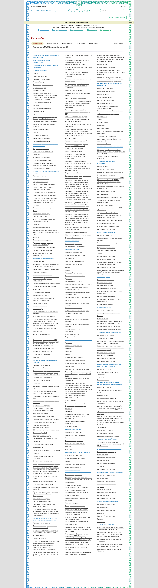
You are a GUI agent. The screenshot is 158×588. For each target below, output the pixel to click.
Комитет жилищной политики (106, 232)
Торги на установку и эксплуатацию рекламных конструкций (44, 220)
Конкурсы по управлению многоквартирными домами (41, 426)
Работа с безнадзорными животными (44, 481)
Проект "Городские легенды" (106, 100)
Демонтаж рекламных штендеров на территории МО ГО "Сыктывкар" (76, 145)
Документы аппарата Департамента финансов (44, 125)
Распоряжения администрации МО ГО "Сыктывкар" (109, 550)
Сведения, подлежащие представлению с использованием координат (78, 177)
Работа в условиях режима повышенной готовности (45, 313)
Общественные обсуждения (41, 499)
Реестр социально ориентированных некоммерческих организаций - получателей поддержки (111, 72)
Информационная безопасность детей (77, 311)
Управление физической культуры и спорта (78, 340)
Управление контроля (104, 307)
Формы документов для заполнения (44, 185)
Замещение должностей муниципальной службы (109, 391)
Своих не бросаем (103, 128)
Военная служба (70, 482)
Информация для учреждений (74, 261)
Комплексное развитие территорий (76, 141)
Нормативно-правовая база (73, 308)
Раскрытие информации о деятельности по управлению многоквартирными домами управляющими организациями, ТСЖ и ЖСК (46, 373)
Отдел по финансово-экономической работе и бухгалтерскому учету (109, 365)
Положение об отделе (104, 369)
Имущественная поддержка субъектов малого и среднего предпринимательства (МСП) (46, 232)
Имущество (68, 351)
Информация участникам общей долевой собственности (78, 125)
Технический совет (38, 535)
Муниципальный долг (39, 88)
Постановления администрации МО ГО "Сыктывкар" (109, 540)
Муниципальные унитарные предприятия (46, 269)
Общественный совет (104, 144)
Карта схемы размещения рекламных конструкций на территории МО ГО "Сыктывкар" (76, 74)
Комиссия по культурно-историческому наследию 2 (77, 325)
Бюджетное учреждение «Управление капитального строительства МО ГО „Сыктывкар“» (77, 86)
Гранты (67, 270)
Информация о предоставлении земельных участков (78, 56)
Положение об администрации (106, 452)
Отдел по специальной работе (107, 439)
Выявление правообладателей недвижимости (42, 254)
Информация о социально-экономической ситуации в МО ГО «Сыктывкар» (46, 265)
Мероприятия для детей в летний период (78, 297)
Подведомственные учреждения (75, 255)
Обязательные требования (41, 354)
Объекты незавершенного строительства (78, 235)
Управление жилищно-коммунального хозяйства (45, 361)
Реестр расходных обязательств (43, 85)
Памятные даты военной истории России (110, 111)
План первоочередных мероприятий (44, 328)
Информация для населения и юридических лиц (46, 387)
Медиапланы (101, 125)
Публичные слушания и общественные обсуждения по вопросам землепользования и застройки (77, 62)
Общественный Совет (104, 490)
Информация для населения (106, 191)
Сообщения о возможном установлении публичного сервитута (77, 228)
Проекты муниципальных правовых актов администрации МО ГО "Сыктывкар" (110, 545)
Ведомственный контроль (73, 337)
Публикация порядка (39, 538)
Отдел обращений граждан (38, 6)
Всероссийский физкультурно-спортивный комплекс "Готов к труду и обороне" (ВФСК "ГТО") (78, 374)
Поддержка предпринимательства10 (44, 286)
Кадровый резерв (102, 395)
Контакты (36, 105)
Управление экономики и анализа (43, 258)
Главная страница (118, 43)
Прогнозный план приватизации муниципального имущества (43, 188)
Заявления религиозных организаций (44, 195)
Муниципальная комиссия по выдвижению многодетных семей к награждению (78, 553)
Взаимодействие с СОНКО (73, 282)
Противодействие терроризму (106, 492)
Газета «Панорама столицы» (106, 91)
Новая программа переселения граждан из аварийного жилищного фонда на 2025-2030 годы (110, 272)
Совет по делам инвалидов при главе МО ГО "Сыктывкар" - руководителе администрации (78, 479)
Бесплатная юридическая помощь (75, 247)
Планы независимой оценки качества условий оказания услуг (76, 288)
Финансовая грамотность (41, 129)
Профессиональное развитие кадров (108, 436)
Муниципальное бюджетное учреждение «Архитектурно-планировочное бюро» (45, 532)
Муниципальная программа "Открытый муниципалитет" (109, 300)
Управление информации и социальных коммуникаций (109, 84)
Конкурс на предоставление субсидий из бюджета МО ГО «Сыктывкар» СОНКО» (77, 543)
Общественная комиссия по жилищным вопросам (109, 239)
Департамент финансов (40, 70)
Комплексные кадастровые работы (76, 232)
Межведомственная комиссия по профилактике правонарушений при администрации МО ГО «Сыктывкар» (76, 508)
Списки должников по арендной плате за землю (77, 94)
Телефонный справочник (43, 10)
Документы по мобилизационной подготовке (107, 157)
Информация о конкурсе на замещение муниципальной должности (77, 120)
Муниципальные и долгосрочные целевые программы (46, 402)
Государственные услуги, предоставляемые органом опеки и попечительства (110, 342)
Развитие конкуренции (40, 272)
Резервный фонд (38, 82)
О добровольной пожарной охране (108, 226)
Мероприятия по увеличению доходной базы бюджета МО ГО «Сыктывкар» (45, 118)
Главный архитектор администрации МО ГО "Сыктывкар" (46, 66)
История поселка (102, 455)
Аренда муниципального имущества (44, 208)
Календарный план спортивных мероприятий (75, 422)
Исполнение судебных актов (42, 108)
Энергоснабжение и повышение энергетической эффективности (43, 409)
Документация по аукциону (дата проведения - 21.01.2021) (43, 244)
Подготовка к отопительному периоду (44, 422)
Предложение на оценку (40, 182)
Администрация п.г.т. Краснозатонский (109, 449)
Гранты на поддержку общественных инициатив (76, 499)
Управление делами (103, 277)
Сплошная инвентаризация (41, 214)
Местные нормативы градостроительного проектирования (78, 80)
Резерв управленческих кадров (106, 398)
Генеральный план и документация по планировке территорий (45, 527)
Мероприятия (69, 258)
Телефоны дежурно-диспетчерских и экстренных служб (108, 201)
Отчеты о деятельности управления (108, 313)
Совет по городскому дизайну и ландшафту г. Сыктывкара (78, 68)
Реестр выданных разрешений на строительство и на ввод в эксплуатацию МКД (77, 112)
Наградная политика (71, 426)
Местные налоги (38, 337)
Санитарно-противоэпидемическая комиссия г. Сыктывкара (76, 513)
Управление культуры (72, 249)
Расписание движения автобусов (43, 152)
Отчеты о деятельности (72, 438)
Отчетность (36, 154)
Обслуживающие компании (41, 380)
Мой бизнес (36, 289)
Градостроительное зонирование (75, 98)
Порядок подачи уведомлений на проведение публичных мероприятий (76, 491)
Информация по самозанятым (42, 351)
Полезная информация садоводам (76, 117)
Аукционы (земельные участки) (42, 250)
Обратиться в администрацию (106, 296)
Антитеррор (101, 522)
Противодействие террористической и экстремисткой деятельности (109, 216)
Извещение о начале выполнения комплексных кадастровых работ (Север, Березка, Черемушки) (77, 168)
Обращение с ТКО (38, 441)
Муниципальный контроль (105, 286)
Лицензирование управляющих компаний (46, 419)
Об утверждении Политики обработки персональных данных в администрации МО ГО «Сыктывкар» (111, 152)
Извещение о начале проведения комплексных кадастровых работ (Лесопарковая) (75, 156)
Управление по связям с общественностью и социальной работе (78, 471)
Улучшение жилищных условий (106, 251)
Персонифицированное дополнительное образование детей (78, 293)
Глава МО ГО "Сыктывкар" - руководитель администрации (46, 56)
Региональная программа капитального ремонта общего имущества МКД (45, 392)
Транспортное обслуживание (42, 368)
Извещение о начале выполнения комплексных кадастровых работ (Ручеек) (78, 162)
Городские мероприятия (104, 97)
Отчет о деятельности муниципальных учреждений (77, 379)
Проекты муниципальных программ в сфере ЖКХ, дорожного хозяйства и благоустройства (46, 494)
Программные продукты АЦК (42, 102)
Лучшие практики (38, 261)
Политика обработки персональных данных (78, 284)
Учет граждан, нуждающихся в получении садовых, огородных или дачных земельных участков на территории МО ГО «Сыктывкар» (78, 104)
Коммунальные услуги (40, 306)
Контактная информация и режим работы (110, 172)
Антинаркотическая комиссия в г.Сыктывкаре (74, 330)
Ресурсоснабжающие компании (42, 377)
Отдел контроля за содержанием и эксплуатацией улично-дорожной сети (45, 164)
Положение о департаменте (42, 79)
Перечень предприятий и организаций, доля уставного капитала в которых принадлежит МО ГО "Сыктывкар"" (45, 200)
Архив (35, 211)
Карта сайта (123, 6)
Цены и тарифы (38, 309)
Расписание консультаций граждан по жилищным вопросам (109, 244)
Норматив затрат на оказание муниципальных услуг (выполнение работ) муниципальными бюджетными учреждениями (46, 278)
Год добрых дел (102, 117)
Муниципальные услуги (104, 283)
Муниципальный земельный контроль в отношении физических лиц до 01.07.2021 (110, 322)
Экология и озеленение (40, 413)
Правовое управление (72, 241)
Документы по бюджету (40, 76)
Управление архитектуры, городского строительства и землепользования (45, 519)
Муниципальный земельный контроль (109, 326)
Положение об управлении (41, 292)
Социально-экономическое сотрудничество (46, 283)
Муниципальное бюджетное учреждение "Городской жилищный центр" (109, 263)
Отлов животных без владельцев (43, 461)
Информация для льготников (74, 149)
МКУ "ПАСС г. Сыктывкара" (105, 205)
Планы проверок (70, 400)
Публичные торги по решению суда (44, 248)
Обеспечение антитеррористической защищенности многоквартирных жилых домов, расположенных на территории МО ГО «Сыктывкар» (46, 512)
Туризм (67, 316)
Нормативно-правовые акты (106, 259)
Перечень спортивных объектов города (77, 369)
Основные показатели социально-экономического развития (43, 299)
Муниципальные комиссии (41, 179)
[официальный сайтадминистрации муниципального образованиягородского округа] (79, 10)
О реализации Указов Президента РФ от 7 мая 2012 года (110, 292)
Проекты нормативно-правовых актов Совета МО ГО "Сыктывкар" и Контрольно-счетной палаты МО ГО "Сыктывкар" (110, 534)
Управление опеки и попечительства (109, 332)
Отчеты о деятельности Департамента (45, 122)
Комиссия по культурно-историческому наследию (77, 304)
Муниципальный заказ (40, 303)
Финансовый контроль (40, 91)
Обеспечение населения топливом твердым (46, 430)
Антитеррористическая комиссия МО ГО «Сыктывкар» (109, 209)
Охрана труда (37, 331)
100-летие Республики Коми (73, 314)
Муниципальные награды (105, 433)
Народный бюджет (71, 524)
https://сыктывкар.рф (99, 27)
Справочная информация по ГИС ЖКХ (45, 439)
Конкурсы (36, 357)
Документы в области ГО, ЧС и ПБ (107, 213)
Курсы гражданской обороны (106, 223)
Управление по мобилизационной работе (110, 147)
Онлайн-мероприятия (72, 334)
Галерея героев (102, 64)
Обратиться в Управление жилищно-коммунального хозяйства (44, 505)
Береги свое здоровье (72, 495)
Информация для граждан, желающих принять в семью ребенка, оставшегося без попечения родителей (110, 348)
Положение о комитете (40, 176)
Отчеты (67, 267)
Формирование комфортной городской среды (45, 477)
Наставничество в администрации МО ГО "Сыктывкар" (110, 402)
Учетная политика (103, 380)
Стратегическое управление (42, 334)
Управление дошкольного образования (77, 452)
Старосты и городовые (72, 503)
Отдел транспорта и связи (41, 149)
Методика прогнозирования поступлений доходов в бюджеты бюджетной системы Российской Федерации (45, 554)
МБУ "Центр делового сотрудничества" (45, 316)
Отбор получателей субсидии (42, 436)
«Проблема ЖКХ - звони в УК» (106, 136)
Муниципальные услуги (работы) (43, 114)
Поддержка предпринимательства (43, 348)
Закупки (35, 132)
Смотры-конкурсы (102, 194)
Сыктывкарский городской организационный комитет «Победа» (76, 486)
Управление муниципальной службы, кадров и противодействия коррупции (109, 383)
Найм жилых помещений (40, 216)
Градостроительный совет (73, 173)
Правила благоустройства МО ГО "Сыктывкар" (43, 457)
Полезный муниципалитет (105, 103)
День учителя (69, 449)
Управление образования (73, 429)
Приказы (68, 349)
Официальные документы (73, 467)
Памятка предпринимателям (74, 151)
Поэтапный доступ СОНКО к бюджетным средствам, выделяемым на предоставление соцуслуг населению (77, 519)
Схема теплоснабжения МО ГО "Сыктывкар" (46, 450)
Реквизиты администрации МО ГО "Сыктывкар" (107, 373)
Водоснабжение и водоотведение (43, 416)
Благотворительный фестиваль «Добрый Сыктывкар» (110, 132)
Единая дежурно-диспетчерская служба (109, 197)
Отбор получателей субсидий (42, 168)
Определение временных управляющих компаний (45, 488)
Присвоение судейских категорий (75, 406)
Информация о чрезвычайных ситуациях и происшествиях (110, 187)
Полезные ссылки (38, 111)
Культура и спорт (102, 122)
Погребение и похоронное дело (43, 444)
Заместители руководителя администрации (41, 61)
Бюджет (35, 73)
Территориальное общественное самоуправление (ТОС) (107, 107)
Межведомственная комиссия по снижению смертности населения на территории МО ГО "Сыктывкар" (78, 529)
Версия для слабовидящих (117, 17)
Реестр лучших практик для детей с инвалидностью (76, 548)
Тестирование (101, 427)
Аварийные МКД (38, 447)
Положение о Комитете (104, 235)
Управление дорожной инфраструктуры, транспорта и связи (45, 145)
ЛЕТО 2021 (100, 119)
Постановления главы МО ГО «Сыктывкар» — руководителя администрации (110, 529)
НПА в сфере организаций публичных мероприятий (108, 140)
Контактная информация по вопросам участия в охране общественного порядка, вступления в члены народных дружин (110, 79)
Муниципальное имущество (41, 227)
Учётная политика (70, 138)
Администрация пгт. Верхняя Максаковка (110, 472)
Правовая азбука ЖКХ (40, 433)
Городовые (36, 383)
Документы (36, 224)
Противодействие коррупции (42, 141)
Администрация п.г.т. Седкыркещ (107, 501)
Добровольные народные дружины (108, 114)
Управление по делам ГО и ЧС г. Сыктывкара (107, 162)
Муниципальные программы (41, 138)
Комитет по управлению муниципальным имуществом (46, 172)
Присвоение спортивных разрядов (76, 403)
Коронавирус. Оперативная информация (110, 220)
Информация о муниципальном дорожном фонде (46, 397)
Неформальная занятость (41, 135)
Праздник (100, 519)
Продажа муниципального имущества (44, 192)
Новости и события (103, 94)
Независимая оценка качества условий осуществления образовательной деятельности (77, 416)
